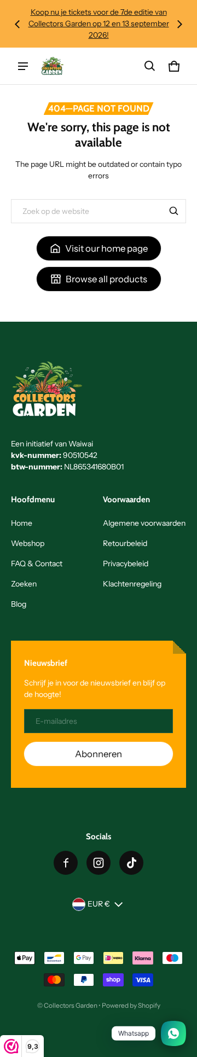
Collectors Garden (70, 1005)
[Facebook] (66, 863)
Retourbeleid (125, 543)
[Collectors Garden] (52, 65)
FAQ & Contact (36, 563)
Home (21, 523)
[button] (150, 66)
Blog (18, 604)
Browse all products (106, 279)
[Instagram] (98, 863)
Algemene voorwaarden (144, 523)
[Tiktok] (131, 863)
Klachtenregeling (132, 584)
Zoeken (24, 584)
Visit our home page (106, 248)
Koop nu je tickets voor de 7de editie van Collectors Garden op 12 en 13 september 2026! (98, 23)
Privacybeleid (125, 563)
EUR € (99, 904)
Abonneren (98, 753)
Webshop (27, 543)
